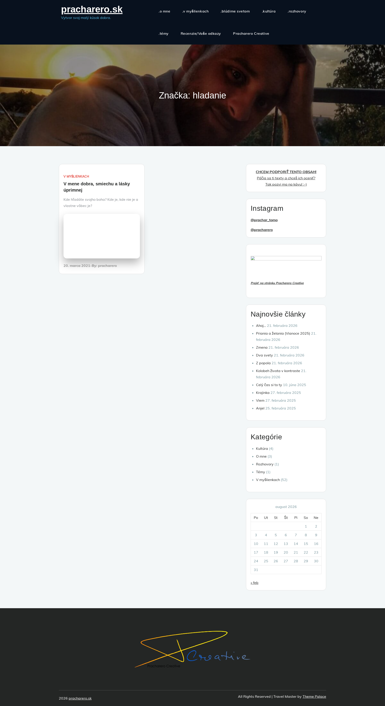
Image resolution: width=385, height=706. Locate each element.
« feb (254, 582)
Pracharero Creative (251, 33)
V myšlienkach (76, 176)
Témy (260, 472)
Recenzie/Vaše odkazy (201, 33)
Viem (260, 400)
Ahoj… (261, 325)
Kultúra (262, 448)
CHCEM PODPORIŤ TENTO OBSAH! (286, 172)
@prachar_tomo (264, 220)
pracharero (107, 265)
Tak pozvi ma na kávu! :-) (286, 184)
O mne (261, 456)
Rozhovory (265, 464)
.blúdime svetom (235, 11)
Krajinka (263, 392)
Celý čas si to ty (269, 385)
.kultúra (269, 11)
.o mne (164, 11)
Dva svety (264, 355)
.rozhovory (297, 11)
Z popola (263, 363)
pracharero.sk (92, 9)
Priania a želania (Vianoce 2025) (283, 333)
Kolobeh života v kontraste (278, 370)
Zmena (262, 347)
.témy (164, 33)
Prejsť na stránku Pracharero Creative (277, 283)
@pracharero (262, 229)
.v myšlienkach (195, 11)
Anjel (260, 408)
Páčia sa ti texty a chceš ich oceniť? (286, 178)
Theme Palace (314, 696)
